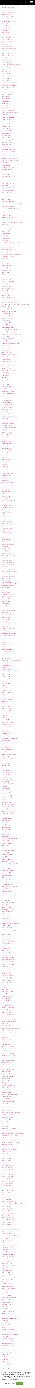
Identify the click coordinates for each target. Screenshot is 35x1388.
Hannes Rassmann (7, 969)
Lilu (3, 695)
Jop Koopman (6, 587)
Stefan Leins (6, 676)
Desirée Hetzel (7, 455)
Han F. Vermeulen (8, 1256)
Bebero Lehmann (7, 669)
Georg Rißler (6, 1003)
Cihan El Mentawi (8, 761)
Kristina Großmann (8, 393)
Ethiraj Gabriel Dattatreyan (12, 222)
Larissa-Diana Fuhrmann (10, 343)
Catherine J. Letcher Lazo (11, 660)
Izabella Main (6, 720)
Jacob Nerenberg (7, 843)
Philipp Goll (6, 377)
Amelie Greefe (6, 382)
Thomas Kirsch (7, 569)
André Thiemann (7, 1215)
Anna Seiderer (6, 1108)
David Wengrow (6, 1291)
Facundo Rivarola (8, 996)
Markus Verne (6, 1259)
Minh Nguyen (6, 852)
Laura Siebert (6, 1126)
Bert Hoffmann (7, 469)
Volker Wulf (6, 1325)
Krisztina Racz (7, 953)
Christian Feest (7, 316)
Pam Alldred (6, 28)
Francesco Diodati (8, 256)
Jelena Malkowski (7, 722)
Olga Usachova (7, 1249)
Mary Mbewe (5, 752)
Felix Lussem (6, 708)
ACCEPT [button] (19, 1383)
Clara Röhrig (6, 1026)
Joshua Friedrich (8, 338)
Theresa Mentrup (7, 763)
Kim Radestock (6, 955)
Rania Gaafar (6, 350)
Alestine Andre (7, 39)
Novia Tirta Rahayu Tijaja (11, 1229)
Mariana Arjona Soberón (10, 1149)
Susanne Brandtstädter (10, 160)
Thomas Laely (6, 644)
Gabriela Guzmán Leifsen (10, 672)
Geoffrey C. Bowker (8, 151)
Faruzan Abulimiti (8, 12)
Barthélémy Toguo (8, 1231)
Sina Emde (5, 290)
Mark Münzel (6, 827)
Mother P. (5, 893)
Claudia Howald (7, 475)
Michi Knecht (6, 580)
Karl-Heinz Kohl (7, 585)
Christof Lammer (7, 647)
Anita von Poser (7, 937)
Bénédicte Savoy (7, 1046)
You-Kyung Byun (7, 192)
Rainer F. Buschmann (9, 188)
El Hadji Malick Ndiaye (10, 838)
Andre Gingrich (7, 373)
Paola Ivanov (6, 498)
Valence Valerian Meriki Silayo (13, 1133)
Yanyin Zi (5, 1361)
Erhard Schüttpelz (8, 1101)
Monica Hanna (6, 421)
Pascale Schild (7, 1067)
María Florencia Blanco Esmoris (13, 300)
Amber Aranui (6, 51)
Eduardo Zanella (7, 1338)
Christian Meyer (7, 779)
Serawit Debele (7, 231)
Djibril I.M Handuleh (9, 416)
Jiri (3, 514)
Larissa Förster (7, 348)
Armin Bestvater (7, 110)
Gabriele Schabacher (9, 1049)
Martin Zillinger (8, 1364)
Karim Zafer (6, 1336)
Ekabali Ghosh (6, 366)
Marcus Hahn (6, 412)
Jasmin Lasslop (7, 654)
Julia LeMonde (6, 665)
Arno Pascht (6, 900)
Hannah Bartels (7, 78)
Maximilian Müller (8, 820)
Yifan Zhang (6, 1354)
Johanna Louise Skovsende (11, 1142)
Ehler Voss (5, 1277)
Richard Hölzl (6, 489)
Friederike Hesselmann (9, 453)
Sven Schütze (6, 1106)
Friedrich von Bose (8, 149)
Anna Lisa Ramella (8, 959)
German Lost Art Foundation (11, 334)
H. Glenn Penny (7, 914)
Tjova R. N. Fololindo (9, 329)
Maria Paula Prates (8, 941)
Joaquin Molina (7, 793)
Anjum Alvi (5, 32)
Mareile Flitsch (7, 327)
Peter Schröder (7, 1090)
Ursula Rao (5, 966)
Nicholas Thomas (7, 1217)
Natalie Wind (6, 1313)
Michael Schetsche (8, 1060)
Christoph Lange (7, 649)
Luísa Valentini (7, 1252)
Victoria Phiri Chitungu (10, 208)
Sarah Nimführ (7, 854)
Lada (3, 642)
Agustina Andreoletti (9, 42)
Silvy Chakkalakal (8, 206)
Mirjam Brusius (7, 174)
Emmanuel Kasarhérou (9, 555)
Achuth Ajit (6, 23)
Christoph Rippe (7, 991)
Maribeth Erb (6, 295)
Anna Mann (5, 729)
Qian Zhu (5, 1359)
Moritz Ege (5, 284)
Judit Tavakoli (7, 1199)
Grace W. (4, 1281)
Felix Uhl (5, 1243)
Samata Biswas (7, 128)
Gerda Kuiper (6, 622)
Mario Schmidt (6, 1071)
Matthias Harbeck (8, 423)
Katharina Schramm (8, 1085)
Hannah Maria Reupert (9, 985)
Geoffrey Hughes (7, 482)
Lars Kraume (6, 603)
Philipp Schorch (7, 1083)
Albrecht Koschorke (8, 594)
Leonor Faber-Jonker (9, 309)
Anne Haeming (6, 409)
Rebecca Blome (6, 133)
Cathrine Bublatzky (8, 176)
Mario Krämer (6, 617)
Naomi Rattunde (7, 973)
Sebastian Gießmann (8, 370)
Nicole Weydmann (7, 1295)
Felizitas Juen (7, 523)
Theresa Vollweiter (8, 1275)
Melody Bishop (6, 126)
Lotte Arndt (6, 53)
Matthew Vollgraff (8, 1272)
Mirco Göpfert (6, 400)
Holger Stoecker (7, 1176)
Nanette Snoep (6, 1147)
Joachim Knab (6, 578)
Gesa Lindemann (7, 697)
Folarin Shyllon (7, 1124)
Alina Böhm (5, 195)
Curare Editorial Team (9, 1201)
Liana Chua (5, 213)
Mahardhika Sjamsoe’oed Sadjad (12, 1033)
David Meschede (7, 772)
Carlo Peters (6, 921)
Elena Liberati (7, 688)
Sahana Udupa (6, 1240)
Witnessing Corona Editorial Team (14, 1204)
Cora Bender (6, 101)
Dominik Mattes (7, 745)
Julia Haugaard (7, 434)
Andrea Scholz (6, 1081)
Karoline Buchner (8, 179)
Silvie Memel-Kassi (8, 759)
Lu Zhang (5, 1357)
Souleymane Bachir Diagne (11, 242)
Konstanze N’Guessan (9, 873)
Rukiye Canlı (6, 199)
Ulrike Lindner (7, 699)
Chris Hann (5, 418)
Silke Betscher (7, 115)
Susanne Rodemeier (8, 1007)
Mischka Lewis (6, 683)
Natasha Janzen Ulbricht (10, 1245)
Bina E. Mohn (6, 790)
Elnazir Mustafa (7, 816)
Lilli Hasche (6, 430)
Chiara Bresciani (8, 167)
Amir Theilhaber (7, 1208)
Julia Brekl (6, 165)
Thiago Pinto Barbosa (9, 74)
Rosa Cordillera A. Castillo (12, 204)
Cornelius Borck (7, 142)
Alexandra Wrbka (7, 1323)
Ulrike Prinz (6, 943)
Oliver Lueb (6, 706)
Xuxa (3, 1327)
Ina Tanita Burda (8, 183)
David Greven (6, 384)
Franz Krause (6, 606)
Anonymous (5, 44)
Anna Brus (5, 172)
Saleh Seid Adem (7, 16)
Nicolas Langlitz (8, 651)
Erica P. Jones (7, 516)
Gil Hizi (4, 464)
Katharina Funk (7, 345)
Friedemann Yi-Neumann (10, 1334)
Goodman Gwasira (7, 398)
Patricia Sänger (7, 1188)
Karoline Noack (7, 859)
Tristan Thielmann (8, 1213)
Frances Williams (8, 1311)
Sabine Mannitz (7, 731)
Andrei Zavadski (7, 1341)
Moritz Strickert (7, 1183)
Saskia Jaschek (7, 512)
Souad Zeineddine (8, 1345)
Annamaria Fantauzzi (9, 311)
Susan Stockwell (7, 1172)
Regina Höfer (6, 487)
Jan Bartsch (6, 80)
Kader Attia (6, 58)
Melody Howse (6, 480)
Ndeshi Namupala (7, 832)
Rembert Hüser (6, 491)
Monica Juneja (6, 526)
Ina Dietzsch (6, 249)
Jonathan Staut (7, 1163)
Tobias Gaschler (7, 357)
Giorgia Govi (6, 380)
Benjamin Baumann (8, 87)
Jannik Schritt (7, 1087)
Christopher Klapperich (10, 571)
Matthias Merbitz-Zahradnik (11, 768)
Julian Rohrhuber (8, 1014)
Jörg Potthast (7, 939)
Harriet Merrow (7, 770)
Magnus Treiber (7, 1233)
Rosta (3, 1017)
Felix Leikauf (6, 674)
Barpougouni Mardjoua (9, 738)
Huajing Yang (6, 1332)
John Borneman (7, 144)
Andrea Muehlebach (8, 804)
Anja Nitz (5, 857)
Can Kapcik (5, 551)
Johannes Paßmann (8, 909)
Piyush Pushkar (7, 946)
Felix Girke (5, 375)
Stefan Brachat (7, 154)
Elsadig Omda (6, 875)
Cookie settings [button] (9, 1383)
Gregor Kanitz (6, 548)
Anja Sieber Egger (8, 288)
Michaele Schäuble (8, 1099)
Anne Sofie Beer (7, 94)
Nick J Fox (5, 336)
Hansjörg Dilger (7, 252)
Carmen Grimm (6, 386)
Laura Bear (5, 90)
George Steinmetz (8, 1167)
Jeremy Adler (6, 19)
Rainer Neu (5, 845)
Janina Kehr (6, 567)
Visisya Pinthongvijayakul (11, 930)
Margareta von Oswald (9, 886)
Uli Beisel (5, 99)
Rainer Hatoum (6, 432)
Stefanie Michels (8, 784)
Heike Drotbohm (7, 272)
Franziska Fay (7, 313)
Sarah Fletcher (7, 325)
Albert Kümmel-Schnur (9, 635)
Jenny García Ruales (9, 1021)
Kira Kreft (5, 612)
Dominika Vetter (7, 1263)
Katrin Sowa (6, 1154)
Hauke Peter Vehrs (8, 1254)
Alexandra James (7, 507)
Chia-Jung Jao (7, 510)
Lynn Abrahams (7, 10)
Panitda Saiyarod (8, 1035)
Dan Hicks (5, 457)
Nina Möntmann (7, 818)
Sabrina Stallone (8, 1158)
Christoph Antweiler (9, 48)
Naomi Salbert (6, 1037)
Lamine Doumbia (7, 268)
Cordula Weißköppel (8, 1288)
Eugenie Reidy (6, 980)
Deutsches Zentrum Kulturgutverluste (15, 624)
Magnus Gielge (6, 368)
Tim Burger (5, 185)
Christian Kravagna (8, 610)
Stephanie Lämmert (8, 711)
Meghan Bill (6, 124)
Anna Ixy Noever (7, 861)
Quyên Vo (4, 1268)
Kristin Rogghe (7, 1012)
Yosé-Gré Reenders (8, 975)
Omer (3, 877)
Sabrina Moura (6, 800)
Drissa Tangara (7, 1195)
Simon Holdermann (8, 473)
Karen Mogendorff (8, 788)
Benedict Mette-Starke (9, 775)
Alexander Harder (7, 425)
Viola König (6, 631)
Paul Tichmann (7, 1224)
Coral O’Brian (6, 891)
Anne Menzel (6, 765)
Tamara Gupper (6, 396)
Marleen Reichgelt (8, 978)
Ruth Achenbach (7, 14)
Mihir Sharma (6, 1119)
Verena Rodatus (7, 1005)
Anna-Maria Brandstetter (10, 158)
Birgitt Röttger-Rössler (10, 1028)
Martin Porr (6, 934)
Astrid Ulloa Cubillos (9, 217)
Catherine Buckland (8, 181)
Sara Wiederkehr (7, 1302)
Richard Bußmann (7, 190)
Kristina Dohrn (7, 265)
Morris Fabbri (6, 306)
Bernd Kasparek (7, 560)
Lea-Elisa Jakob (7, 503)
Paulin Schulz (6, 1092)
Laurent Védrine (7, 1279)
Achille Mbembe (7, 749)
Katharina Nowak (7, 870)
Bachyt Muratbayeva (8, 813)
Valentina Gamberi (8, 352)
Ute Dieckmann (6, 247)
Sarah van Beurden (8, 117)
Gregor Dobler (6, 263)
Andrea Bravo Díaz (8, 274)
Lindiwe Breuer (7, 169)
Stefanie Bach (7, 60)
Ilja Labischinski (8, 638)
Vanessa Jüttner (7, 535)
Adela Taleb (6, 1192)
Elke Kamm (5, 546)
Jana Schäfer (6, 1096)
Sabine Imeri (6, 494)
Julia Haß (5, 439)
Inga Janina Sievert (9, 1128)
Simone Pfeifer (7, 925)
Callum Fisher (6, 322)
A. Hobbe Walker (7, 1284)
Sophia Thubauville (8, 1220)
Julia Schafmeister (8, 1053)
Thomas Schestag (7, 1058)
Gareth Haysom (6, 437)
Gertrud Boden (6, 135)
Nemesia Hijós (6, 459)
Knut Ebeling (6, 279)
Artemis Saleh (6, 1039)
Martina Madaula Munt (9, 811)
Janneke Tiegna (7, 1227)
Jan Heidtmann (7, 446)
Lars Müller (6, 825)
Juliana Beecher (7, 92)
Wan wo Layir (6, 658)
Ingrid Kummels (7, 626)
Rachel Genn (6, 364)
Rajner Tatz (6, 1197)
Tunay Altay (6, 30)
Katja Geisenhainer (8, 361)
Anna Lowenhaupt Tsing (10, 1236)
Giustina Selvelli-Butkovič (11, 1112)
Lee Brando (5, 156)
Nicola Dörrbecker (8, 277)
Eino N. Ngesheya (8, 850)
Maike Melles (6, 756)
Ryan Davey (5, 224)
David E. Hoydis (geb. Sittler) (13, 1140)
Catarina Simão (7, 1138)
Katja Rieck (6, 987)
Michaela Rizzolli (8, 1001)
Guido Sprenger (7, 1156)
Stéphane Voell (7, 1270)
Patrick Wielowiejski (9, 1304)
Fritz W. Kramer (7, 599)
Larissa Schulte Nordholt (11, 864)
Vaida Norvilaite (7, 866)
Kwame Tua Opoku (7, 880)
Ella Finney (6, 320)
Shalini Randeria (8, 964)
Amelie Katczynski (8, 564)
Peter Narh (5, 834)
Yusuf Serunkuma (7, 1117)
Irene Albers (6, 26)
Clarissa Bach (7, 62)
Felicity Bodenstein (9, 138)
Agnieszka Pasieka (8, 902)
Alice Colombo (6, 215)
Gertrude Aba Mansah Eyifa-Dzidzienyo (15, 304)
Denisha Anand (7, 37)
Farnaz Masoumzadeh (8, 743)
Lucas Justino (7, 528)
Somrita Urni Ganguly (9, 354)
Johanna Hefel (7, 441)
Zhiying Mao (6, 733)
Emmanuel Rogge (7, 1010)
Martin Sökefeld (7, 1190)
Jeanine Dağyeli (7, 229)
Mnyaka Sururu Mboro (9, 754)
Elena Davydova (7, 227)
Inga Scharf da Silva (9, 1135)
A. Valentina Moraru (9, 795)
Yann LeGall (6, 663)
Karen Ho (5, 466)
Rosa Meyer (5, 781)
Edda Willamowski (7, 1309)
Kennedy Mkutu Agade (9, 21)
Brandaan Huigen (7, 485)
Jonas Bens (5, 103)
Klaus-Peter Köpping (9, 633)
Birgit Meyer (6, 777)
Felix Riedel (6, 989)
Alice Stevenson (7, 1169)
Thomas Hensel (7, 450)
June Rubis (5, 1023)
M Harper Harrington (9, 427)
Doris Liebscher (7, 692)
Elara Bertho (6, 108)
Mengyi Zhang (6, 1352)
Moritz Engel (6, 293)
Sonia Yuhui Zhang (8, 1350)
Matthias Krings (7, 615)
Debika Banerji (7, 71)
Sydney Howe (6, 478)
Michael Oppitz (7, 884)
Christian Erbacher (8, 297)
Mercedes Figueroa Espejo (10, 302)
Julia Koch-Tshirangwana (10, 583)
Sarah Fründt (6, 341)
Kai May (4, 747)
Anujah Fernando (7, 318)
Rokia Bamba (6, 69)
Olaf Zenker (6, 1348)
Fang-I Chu (5, 211)
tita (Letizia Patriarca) (11, 905)
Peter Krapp (6, 601)
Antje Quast (6, 950)
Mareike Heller (7, 448)
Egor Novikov (6, 868)
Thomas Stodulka (7, 1174)
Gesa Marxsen (6, 740)
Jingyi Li (5, 685)
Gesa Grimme (6, 389)
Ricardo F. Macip (7, 713)
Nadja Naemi (6, 829)
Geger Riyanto (6, 998)
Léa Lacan (5, 640)
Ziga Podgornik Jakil (9, 500)
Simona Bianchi (7, 119)
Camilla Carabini (8, 201)
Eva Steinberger (7, 1165)
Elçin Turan (6, 1238)
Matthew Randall (7, 962)
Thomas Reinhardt (8, 982)
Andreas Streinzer (8, 1181)
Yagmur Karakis (7, 553)
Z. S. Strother (7, 1185)
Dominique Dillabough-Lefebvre (12, 254)
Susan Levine (6, 681)
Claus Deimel (6, 233)
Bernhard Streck (7, 1179)
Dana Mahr (5, 715)
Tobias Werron (6, 1293)
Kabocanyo (5, 542)
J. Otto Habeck (7, 407)
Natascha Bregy (7, 163)
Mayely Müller (6, 822)
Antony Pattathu (7, 907)
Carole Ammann (6, 35)
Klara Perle (6, 916)
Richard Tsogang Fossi (10, 332)
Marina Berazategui (8, 106)
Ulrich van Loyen (8, 704)
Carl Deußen (6, 240)
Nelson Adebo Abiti (8, 7)
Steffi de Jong (7, 519)
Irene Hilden (6, 462)
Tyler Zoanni (6, 1368)
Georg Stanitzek (7, 1160)
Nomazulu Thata (7, 1206)
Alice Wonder (6, 1320)
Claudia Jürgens (7, 532)
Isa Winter (5, 1316)
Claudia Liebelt (7, 690)
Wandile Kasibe (7, 558)
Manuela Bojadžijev (8, 140)
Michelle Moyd (6, 802)
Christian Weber (7, 1286)
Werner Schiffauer (8, 1065)
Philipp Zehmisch (8, 1343)
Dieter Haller (6, 414)
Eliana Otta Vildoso (9, 1265)
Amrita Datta (6, 220)
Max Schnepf (6, 1078)
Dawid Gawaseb (6, 359)
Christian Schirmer (8, 1069)
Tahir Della (6, 238)
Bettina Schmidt (7, 1074)
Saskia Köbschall (8, 628)
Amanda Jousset (7, 521)
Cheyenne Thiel (7, 1211)
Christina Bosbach (8, 147)
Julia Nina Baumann (8, 85)
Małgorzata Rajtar (8, 957)
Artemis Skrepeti (7, 1144)
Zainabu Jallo (6, 505)
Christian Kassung (8, 562)
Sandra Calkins (7, 197)
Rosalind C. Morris (8, 797)
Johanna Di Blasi (8, 131)
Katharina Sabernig (8, 1030)
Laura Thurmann (7, 1222)
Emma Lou (5, 701)
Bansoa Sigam (6, 1131)
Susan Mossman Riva (8, 994)
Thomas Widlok (6, 1300)
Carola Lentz (6, 679)
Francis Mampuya (7, 724)
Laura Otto (5, 889)
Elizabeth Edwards (8, 281)
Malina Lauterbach (8, 656)
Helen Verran (6, 1261)
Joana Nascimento (8, 836)
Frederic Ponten (7, 932)
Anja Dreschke (6, 270)
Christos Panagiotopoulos (11, 896)
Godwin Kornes (6, 592)
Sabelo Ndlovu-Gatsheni (10, 841)
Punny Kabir (6, 539)
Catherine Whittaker (9, 1297)
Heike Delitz (6, 236)
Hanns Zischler (7, 1366)
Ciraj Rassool (6, 971)
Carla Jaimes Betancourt (10, 112)
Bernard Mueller (7, 806)
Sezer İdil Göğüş (7, 405)
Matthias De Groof (8, 391)
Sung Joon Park (7, 898)
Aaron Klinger (6, 574)
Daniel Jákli (6, 530)
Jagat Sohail (6, 1151)
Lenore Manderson (8, 727)
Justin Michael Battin (10, 83)
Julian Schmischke (8, 1076)
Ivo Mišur (5, 786)
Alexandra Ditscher (8, 261)
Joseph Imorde (6, 496)
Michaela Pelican (7, 911)
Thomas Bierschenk (8, 122)
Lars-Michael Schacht (9, 1051)
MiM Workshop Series (8, 1115)
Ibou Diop (5, 258)
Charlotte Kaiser (8, 544)
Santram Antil (7, 46)
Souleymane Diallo (8, 245)
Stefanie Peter (7, 918)
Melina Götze (6, 402)
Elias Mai (5, 717)
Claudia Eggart (7, 286)
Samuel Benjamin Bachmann (11, 64)
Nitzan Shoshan (7, 1122)
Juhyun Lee (5, 667)
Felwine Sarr (6, 1044)
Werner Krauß (6, 608)
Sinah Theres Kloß (8, 576)
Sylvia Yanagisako (8, 1329)
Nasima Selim (6, 1110)
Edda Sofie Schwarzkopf (10, 1094)
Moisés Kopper (6, 590)
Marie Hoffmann (7, 471)
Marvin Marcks (6, 736)
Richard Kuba (6, 619)
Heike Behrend (6, 96)
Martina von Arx (7, 55)
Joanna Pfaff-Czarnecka (10, 923)
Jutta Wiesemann (7, 1307)
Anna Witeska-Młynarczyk (10, 1318)
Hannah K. (5, 537)
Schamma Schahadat (8, 1055)
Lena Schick (6, 1062)
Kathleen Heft (7, 443)
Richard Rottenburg (8, 1019)
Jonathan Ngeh (7, 848)
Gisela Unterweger (8, 1247)
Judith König (6, 596)
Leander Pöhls (6, 948)
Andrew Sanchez (7, 1042)
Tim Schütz (5, 1103)
